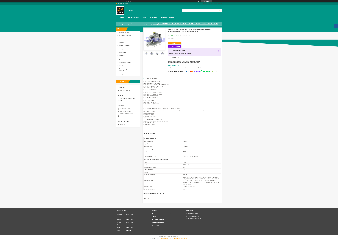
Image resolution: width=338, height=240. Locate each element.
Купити (174, 43)
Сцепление (121, 55)
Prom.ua (177, 236)
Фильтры (121, 65)
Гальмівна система (137, 24)
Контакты (153, 17)
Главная (121, 17)
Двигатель (121, 39)
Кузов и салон (122, 59)
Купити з (171, 46)
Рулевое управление (124, 45)
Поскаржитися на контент (167, 238)
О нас (145, 17)
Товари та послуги (125, 24)
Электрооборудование (125, 62)
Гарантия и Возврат (168, 17)
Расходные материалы (125, 73)
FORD (144, 78)
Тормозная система (124, 32)
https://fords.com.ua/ (125, 111)
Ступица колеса (123, 49)
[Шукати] (220, 10)
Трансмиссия (122, 52)
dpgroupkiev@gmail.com (126, 113)
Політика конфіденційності (181, 238)
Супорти (146, 24)
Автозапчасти (132, 17)
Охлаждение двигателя (125, 35)
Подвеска (121, 42)
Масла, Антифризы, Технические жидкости (127, 69)
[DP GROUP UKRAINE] (120, 10)
